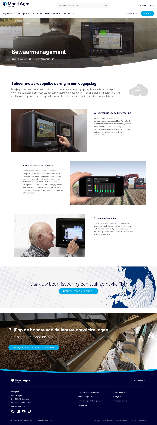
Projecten (37, 13)
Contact (147, 13)
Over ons (130, 13)
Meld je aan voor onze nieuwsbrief (33, 347)
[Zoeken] (106, 5)
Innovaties (84, 405)
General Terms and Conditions (126, 421)
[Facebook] (12, 411)
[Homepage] (16, 4)
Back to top (138, 381)
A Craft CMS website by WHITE (45, 421)
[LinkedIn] (18, 411)
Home (13, 59)
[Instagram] (29, 411)
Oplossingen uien (86, 396)
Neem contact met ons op (78, 291)
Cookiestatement (107, 421)
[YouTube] (24, 411)
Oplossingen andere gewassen (91, 401)
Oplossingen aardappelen (89, 392)
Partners (68, 13)
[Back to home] (20, 381)
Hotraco (19, 421)
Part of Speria (27, 421)
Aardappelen (25, 59)
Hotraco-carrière (121, 401)
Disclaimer (142, 421)
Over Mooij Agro (121, 392)
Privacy (96, 421)
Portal (144, 5)
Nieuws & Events (52, 13)
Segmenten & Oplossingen (15, 13)
